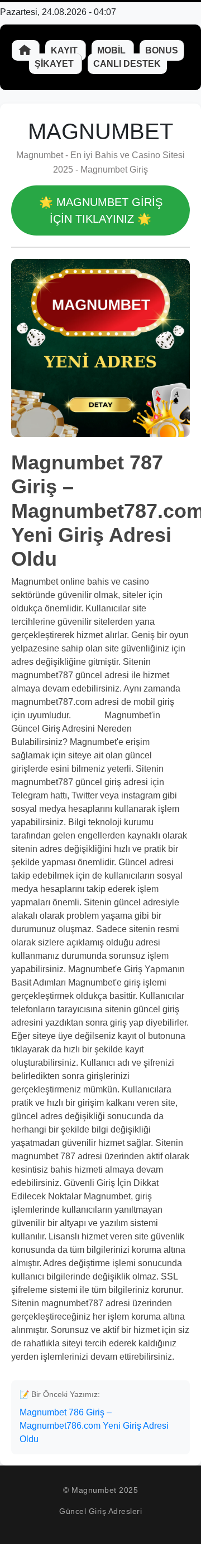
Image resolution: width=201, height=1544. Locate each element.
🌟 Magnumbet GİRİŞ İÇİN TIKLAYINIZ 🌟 (100, 210)
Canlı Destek (127, 63)
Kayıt (65, 50)
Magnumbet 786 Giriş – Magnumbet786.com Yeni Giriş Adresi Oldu (94, 1426)
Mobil (112, 50)
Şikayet (55, 63)
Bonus (161, 50)
